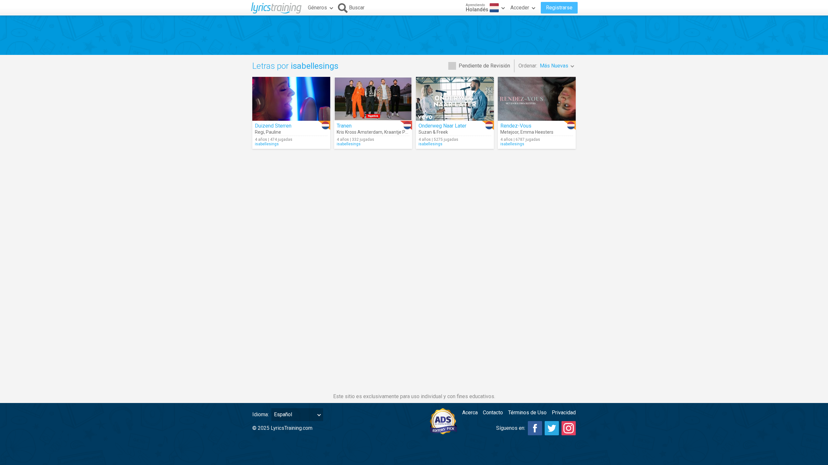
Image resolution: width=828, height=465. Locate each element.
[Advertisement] (414, 35)
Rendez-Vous (515, 126)
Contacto (493, 412)
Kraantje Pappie (400, 132)
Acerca (470, 412)
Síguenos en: (510, 428)
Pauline (273, 132)
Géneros (317, 8)
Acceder (519, 8)
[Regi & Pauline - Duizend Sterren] (291, 99)
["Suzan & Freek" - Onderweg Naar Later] (455, 99)
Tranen (344, 126)
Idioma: (260, 414)
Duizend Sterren (273, 126)
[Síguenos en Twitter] (552, 428)
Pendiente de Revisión (484, 66)
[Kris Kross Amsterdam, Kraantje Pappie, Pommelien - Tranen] (373, 99)
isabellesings (267, 144)
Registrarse (559, 8)
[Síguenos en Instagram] (568, 428)
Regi (259, 132)
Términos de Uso (527, 412)
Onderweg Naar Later (442, 126)
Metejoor (509, 132)
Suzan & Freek (433, 132)
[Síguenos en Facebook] (535, 428)
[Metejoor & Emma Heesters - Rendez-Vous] (537, 99)
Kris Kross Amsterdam (359, 132)
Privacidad (564, 412)
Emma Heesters (536, 132)
